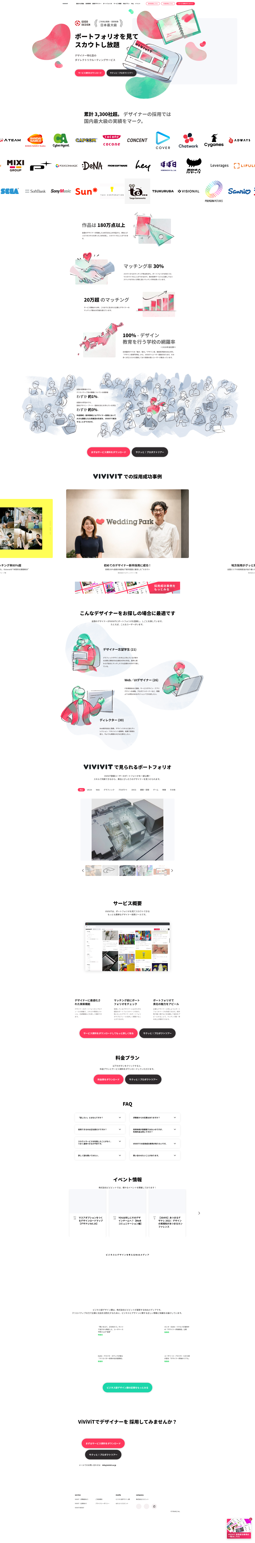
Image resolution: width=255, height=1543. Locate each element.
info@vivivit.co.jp (109, 1422)
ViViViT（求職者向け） (82, 1456)
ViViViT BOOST (79, 1465)
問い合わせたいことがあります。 (146, 1155)
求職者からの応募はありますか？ (146, 1117)
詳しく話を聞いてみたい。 (89, 1155)
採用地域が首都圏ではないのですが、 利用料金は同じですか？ (148, 1130)
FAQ (132, 3)
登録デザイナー (96, 3)
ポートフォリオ (107, 3)
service (78, 1452)
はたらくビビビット (122, 1460)
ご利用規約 (98, 1456)
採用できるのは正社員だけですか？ (92, 1129)
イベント (137, 3)
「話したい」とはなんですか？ (90, 1117)
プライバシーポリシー (102, 1460)
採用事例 (88, 3)
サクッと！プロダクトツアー (121, 73)
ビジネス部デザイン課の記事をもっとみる (127, 1344)
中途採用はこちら (168, 3)
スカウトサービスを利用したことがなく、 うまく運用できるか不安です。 (95, 1142)
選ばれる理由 (80, 3)
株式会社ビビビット (142, 1456)
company (140, 1452)
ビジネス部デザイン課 (123, 1456)
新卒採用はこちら (153, 3)
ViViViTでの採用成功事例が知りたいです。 (150, 1144)
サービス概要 (117, 3)
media (118, 1452)
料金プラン (126, 3)
